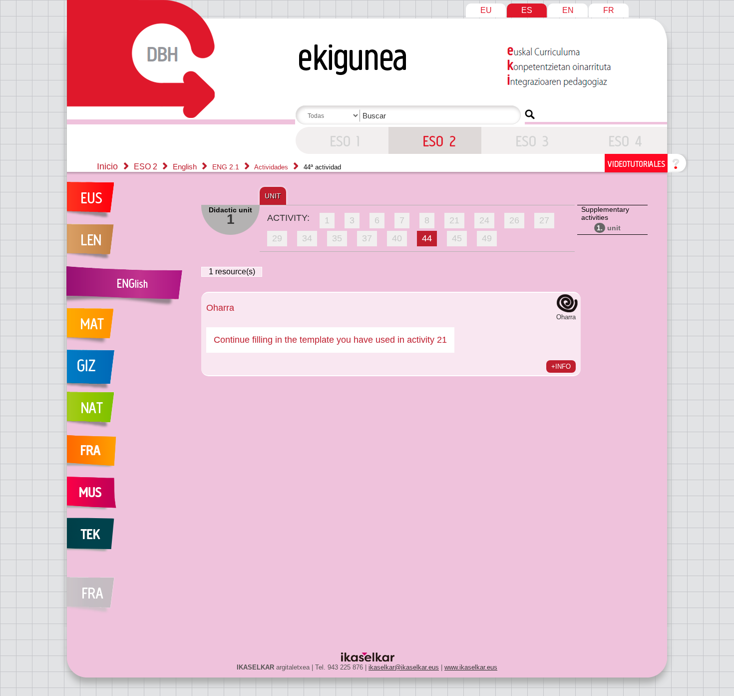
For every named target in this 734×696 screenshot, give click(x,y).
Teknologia (128, 539)
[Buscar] (530, 114)
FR (608, 10)
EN (568, 10)
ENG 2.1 (226, 167)
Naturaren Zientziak (128, 413)
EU (486, 10)
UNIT (273, 196)
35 (337, 238)
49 (487, 238)
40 (397, 238)
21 (454, 220)
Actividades (272, 167)
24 (484, 220)
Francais (128, 455)
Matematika (128, 329)
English (186, 166)
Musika (128, 497)
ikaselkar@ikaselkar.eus (403, 667)
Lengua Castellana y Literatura (128, 245)
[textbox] (410, 115)
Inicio (107, 166)
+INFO (561, 366)
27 (544, 220)
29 (277, 238)
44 (427, 238)
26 (514, 220)
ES (526, 10)
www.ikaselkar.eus (470, 667)
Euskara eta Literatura (128, 203)
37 (367, 238)
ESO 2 (342, 140)
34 (307, 238)
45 (457, 238)
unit (609, 228)
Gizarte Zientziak (128, 371)
